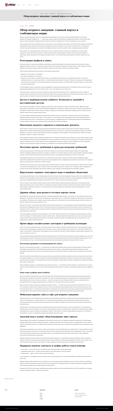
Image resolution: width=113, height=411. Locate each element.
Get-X (40, 39)
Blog (46, 13)
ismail (32, 25)
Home (42, 13)
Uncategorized (52, 13)
